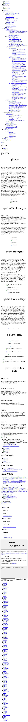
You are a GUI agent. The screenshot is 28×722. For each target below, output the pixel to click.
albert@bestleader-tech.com (9, 527)
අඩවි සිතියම (8, 487)
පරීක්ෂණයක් (9, 435)
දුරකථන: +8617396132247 (9, 444)
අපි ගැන (5, 149)
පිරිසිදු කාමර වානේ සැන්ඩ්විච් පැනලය (17, 491)
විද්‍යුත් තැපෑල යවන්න (6, 502)
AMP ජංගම (15, 487)
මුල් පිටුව (5, 148)
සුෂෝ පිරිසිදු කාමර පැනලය (7, 492)
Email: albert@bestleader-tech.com (11, 446)
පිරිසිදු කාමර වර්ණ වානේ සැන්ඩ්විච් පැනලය (12, 488)
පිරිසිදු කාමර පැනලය (15, 489)
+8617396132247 (7, 516)
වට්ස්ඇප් (3, 503)
